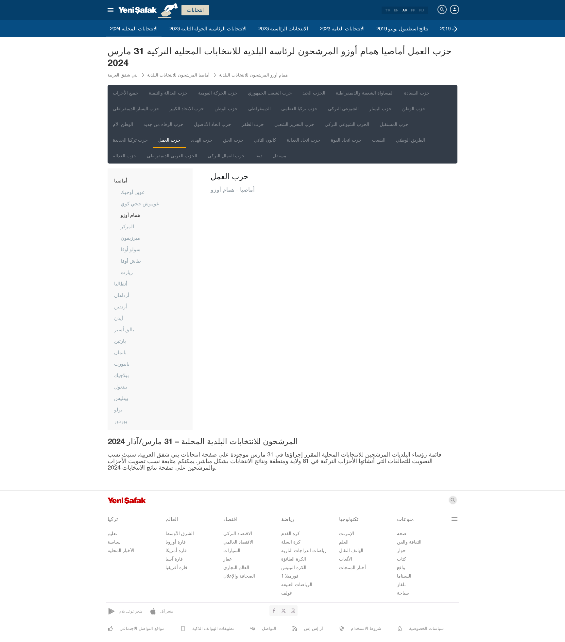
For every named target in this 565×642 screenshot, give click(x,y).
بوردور (120, 421)
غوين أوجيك (133, 192)
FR (413, 10)
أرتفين (120, 306)
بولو (118, 409)
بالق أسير (124, 329)
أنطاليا (120, 283)
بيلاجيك (121, 375)
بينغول (120, 387)
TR (387, 10)
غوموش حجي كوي (140, 203)
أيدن (118, 318)
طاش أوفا (131, 261)
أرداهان (121, 295)
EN (396, 10)
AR (404, 10)
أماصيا (120, 180)
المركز (127, 226)
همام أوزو (130, 215)
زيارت (127, 272)
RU (421, 10)
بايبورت (121, 364)
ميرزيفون (130, 238)
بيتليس (121, 398)
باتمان (120, 352)
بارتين (120, 341)
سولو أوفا (131, 249)
